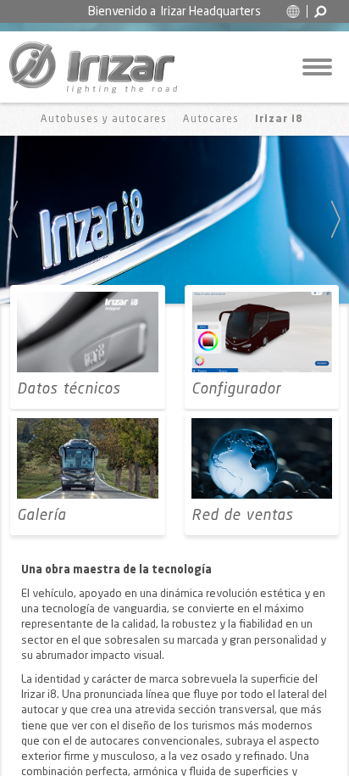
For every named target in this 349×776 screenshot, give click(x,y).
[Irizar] (92, 67)
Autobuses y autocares (104, 119)
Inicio (16, 119)
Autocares (211, 119)
